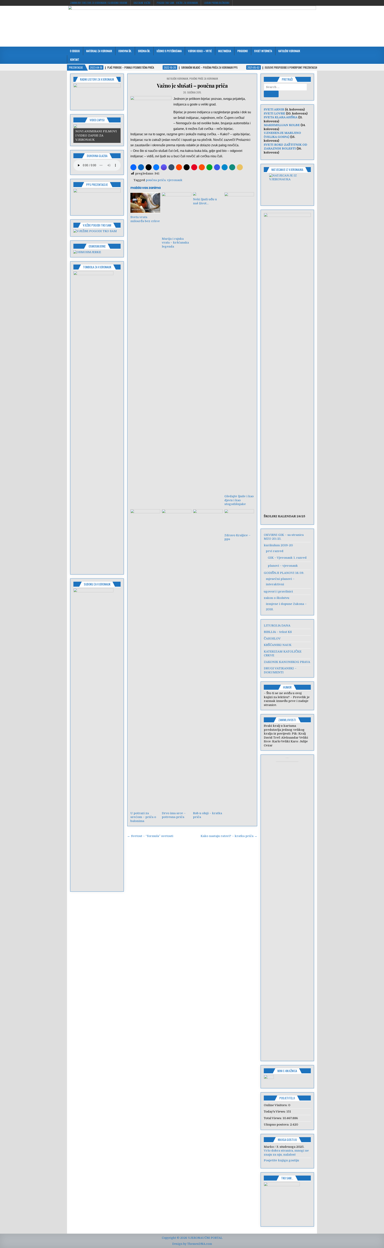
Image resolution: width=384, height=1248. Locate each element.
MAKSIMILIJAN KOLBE (282, 125)
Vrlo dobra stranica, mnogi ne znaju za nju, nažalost (286, 1152)
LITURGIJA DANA (277, 625)
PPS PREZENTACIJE (97, 184)
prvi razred (274, 551)
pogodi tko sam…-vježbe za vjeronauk (177, 3)
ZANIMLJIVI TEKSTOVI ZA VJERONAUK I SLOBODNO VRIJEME (98, 3)
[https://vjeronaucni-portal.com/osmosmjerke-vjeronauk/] (87, 252)
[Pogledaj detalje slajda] (97, 95)
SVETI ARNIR (274, 109)
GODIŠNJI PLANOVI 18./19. (284, 573)
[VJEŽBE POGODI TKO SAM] (95, 231)
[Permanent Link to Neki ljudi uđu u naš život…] (208, 193)
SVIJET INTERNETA (263, 51)
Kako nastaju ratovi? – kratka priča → (229, 836)
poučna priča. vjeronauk (164, 180)
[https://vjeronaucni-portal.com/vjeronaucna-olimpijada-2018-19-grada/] (287, 187)
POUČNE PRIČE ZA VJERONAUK (203, 78)
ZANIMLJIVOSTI (287, 720)
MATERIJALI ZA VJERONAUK (99, 51)
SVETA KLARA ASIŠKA (280, 117)
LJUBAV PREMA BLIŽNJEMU (216, 3)
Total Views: (273, 1118)
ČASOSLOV (272, 638)
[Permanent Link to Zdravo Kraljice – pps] (239, 520)
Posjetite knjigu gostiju (281, 1160)
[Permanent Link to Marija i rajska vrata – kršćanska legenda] (176, 213)
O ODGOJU (75, 51)
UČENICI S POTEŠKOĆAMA (169, 51)
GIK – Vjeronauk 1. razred (287, 557)
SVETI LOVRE (274, 113)
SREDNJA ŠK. (144, 51)
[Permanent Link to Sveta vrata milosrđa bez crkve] (145, 202)
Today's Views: (275, 1111)
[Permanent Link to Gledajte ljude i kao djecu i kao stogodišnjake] (239, 342)
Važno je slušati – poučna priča (192, 85)
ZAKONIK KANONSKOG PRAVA (287, 662)
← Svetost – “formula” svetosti (150, 836)
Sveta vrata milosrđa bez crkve (145, 219)
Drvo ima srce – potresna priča (174, 815)
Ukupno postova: (277, 1124)
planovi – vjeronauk (283, 565)
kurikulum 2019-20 (278, 545)
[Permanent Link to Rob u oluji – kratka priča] (208, 659)
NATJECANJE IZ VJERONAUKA (287, 169)
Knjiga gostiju (287, 1139)
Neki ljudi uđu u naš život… (205, 201)
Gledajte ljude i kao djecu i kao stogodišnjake (239, 500)
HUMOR (287, 687)
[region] (97, 95)
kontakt (74, 59)
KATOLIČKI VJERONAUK (289, 51)
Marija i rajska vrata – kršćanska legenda (175, 242)
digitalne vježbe (142, 3)
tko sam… (287, 1178)
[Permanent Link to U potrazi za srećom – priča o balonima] (145, 659)
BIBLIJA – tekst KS (278, 632)
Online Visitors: (276, 1105)
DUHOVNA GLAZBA (97, 155)
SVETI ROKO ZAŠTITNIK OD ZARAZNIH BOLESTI (285, 146)
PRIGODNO (242, 51)
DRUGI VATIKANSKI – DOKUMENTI (280, 670)
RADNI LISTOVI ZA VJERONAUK (97, 79)
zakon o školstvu (276, 598)
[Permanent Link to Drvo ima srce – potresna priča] (176, 659)
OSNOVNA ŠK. (125, 51)
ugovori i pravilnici (278, 591)
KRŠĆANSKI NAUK (277, 645)
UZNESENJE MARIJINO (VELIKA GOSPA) (282, 135)
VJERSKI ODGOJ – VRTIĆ (200, 51)
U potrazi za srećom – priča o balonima (143, 817)
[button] (133, 167)
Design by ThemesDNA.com (192, 1243)
